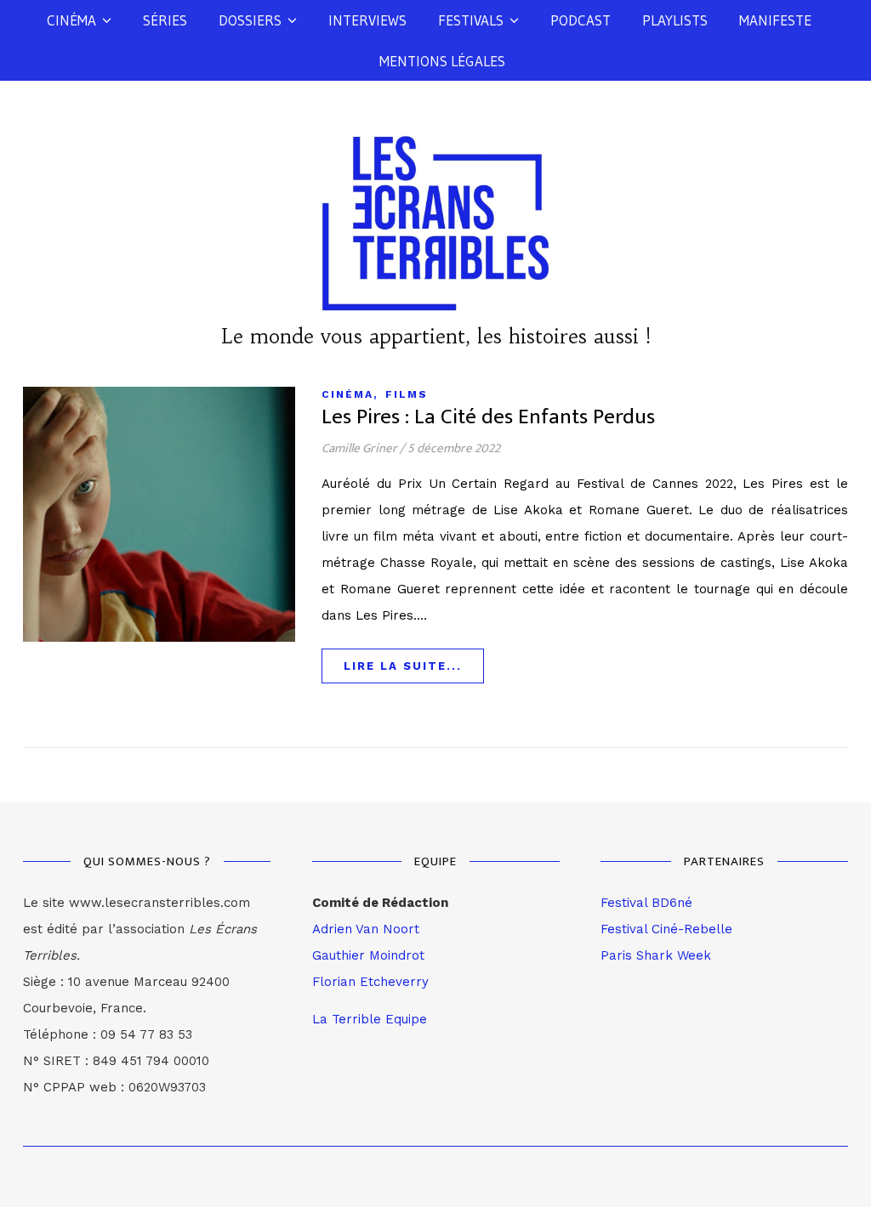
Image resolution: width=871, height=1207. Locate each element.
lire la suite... (403, 666)
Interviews (367, 20)
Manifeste (775, 20)
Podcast (580, 20)
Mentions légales (442, 61)
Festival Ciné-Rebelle (666, 929)
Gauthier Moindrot (368, 955)
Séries (165, 20)
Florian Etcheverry (370, 981)
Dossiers (250, 20)
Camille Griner (359, 448)
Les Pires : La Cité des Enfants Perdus (488, 417)
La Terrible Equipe (369, 1019)
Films (406, 394)
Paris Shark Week (656, 955)
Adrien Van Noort (365, 929)
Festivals (471, 20)
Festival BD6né (646, 902)
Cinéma (71, 20)
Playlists (675, 20)
